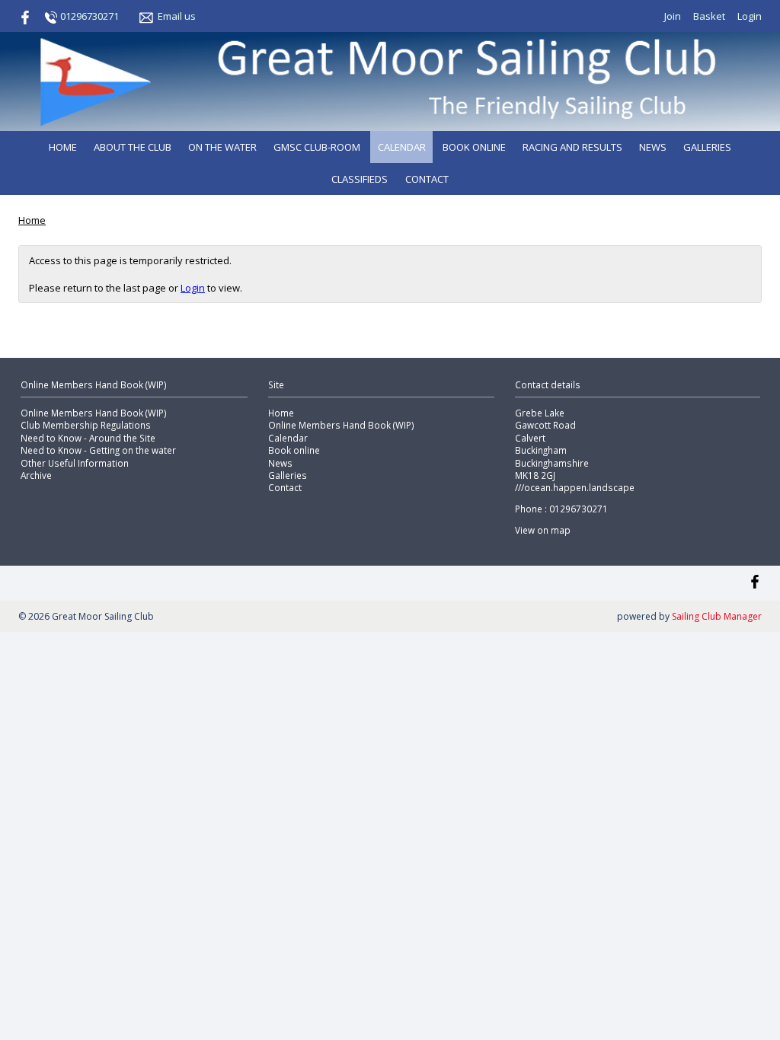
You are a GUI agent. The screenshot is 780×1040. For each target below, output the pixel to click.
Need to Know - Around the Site (88, 438)
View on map (543, 530)
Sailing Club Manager (717, 616)
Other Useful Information (75, 463)
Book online (474, 147)
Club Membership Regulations (86, 425)
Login (749, 16)
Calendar (402, 147)
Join (672, 16)
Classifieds (359, 179)
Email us (177, 16)
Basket (709, 16)
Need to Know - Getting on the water (98, 450)
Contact (427, 179)
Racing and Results (572, 147)
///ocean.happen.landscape (575, 487)
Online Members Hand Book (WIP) (94, 413)
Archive (36, 475)
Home (63, 147)
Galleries (707, 147)
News (653, 147)
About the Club (132, 147)
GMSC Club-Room (316, 147)
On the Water (222, 147)
